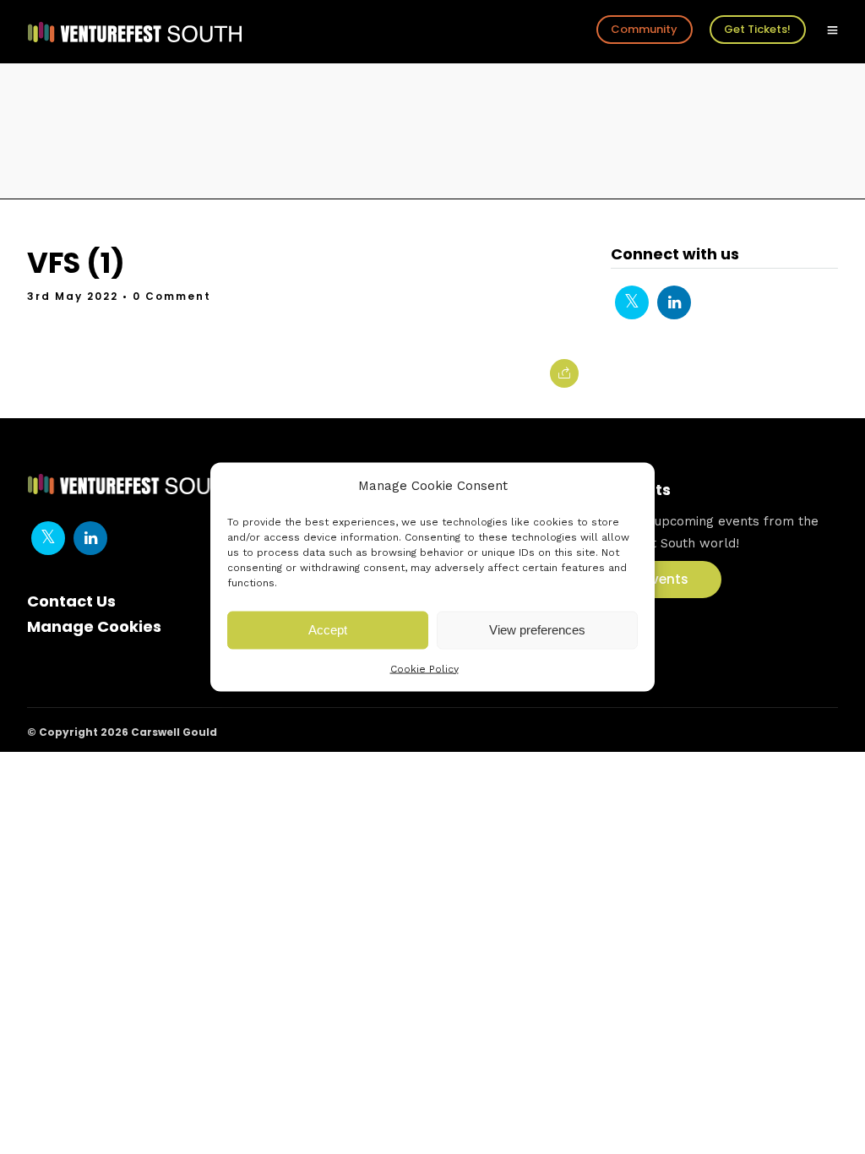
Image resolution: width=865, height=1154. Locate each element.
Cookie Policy (424, 668)
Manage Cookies (94, 626)
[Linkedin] (674, 302)
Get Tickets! (757, 29)
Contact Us (71, 601)
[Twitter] (632, 302)
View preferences (537, 630)
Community (644, 29)
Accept (327, 630)
